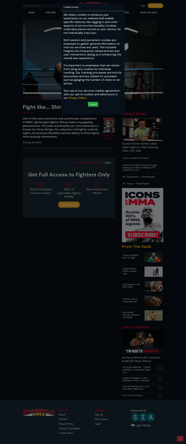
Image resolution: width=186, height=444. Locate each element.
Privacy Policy (77, 98)
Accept (93, 104)
